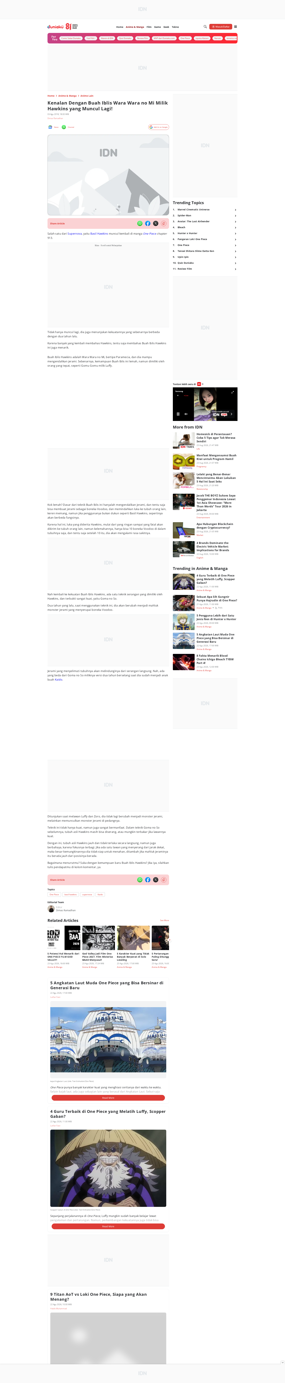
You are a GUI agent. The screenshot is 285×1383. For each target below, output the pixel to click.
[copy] (163, 223)
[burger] (236, 26)
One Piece (149, 233)
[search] (205, 27)
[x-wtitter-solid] (155, 223)
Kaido (58, 679)
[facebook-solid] (147, 223)
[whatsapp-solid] (139, 223)
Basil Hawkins (99, 233)
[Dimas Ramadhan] (51, 908)
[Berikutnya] (170, 940)
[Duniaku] (63, 26)
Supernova (75, 233)
